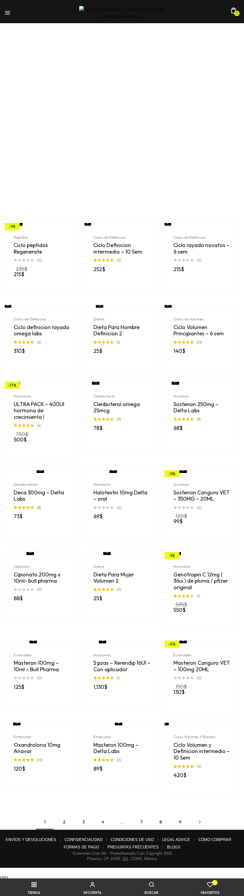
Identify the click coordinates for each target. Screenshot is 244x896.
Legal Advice (176, 839)
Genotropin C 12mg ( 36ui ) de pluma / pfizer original (200, 581)
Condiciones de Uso (132, 839)
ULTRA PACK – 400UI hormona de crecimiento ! (39, 410)
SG (125, 858)
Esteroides (23, 655)
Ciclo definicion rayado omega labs (41, 330)
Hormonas (22, 396)
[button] (233, 12)
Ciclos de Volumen (188, 319)
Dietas (98, 319)
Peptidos (21, 237)
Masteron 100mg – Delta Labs (115, 748)
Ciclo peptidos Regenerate (31, 248)
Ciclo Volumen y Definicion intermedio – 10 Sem (201, 751)
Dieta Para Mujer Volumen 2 (113, 577)
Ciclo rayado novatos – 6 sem (201, 248)
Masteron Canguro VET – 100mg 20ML (201, 666)
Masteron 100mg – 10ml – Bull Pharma (36, 666)
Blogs (173, 847)
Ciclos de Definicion (109, 237)
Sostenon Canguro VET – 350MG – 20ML (201, 495)
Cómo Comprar (214, 839)
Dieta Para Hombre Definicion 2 (116, 330)
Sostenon (181, 396)
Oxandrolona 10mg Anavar (37, 748)
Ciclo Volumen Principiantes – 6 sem (198, 330)
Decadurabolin (26, 484)
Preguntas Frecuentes (133, 847)
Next (199, 822)
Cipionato (22, 566)
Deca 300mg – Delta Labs (39, 495)
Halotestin (102, 484)
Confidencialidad (83, 839)
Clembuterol (103, 396)
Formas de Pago (81, 847)
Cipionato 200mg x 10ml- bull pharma (37, 577)
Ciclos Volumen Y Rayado (194, 737)
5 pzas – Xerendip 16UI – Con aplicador (121, 666)
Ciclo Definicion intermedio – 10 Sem (117, 248)
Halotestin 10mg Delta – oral (120, 495)
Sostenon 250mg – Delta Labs (195, 407)
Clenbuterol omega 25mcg (116, 407)
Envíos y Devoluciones (31, 839)
